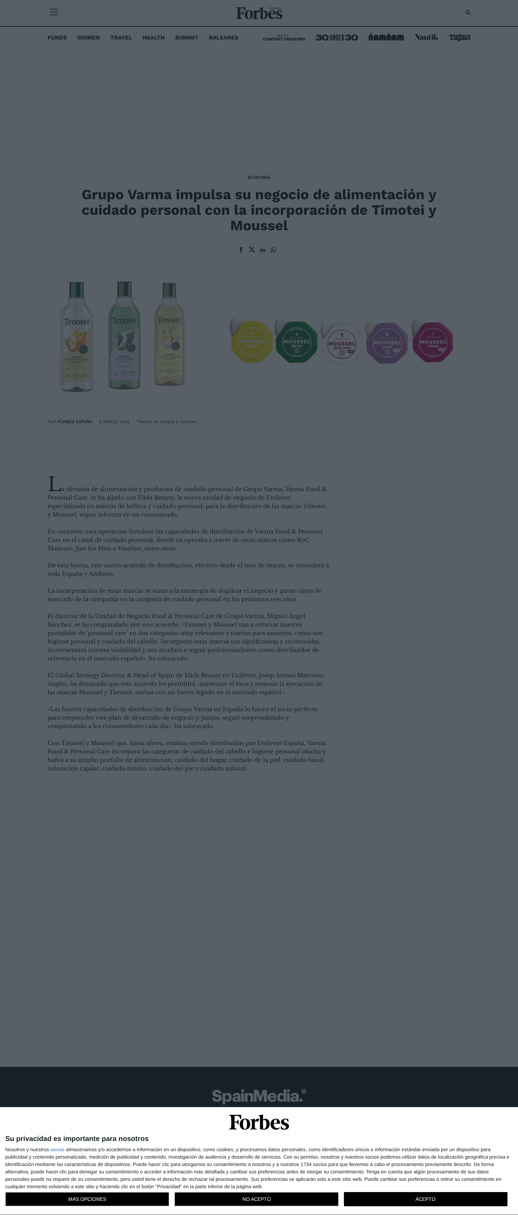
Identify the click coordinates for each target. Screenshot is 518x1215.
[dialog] (259, 1161)
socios (57, 1149)
